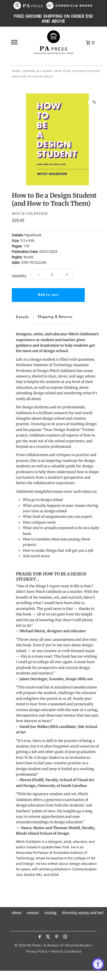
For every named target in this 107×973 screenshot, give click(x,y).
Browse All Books (37, 71)
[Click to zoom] (94, 102)
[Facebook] (39, 937)
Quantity (19, 276)
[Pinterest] (56, 937)
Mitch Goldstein (30, 213)
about (16, 912)
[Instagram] (64, 937)
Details (22, 317)
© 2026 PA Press (28, 945)
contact (33, 912)
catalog (50, 912)
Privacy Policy (36, 951)
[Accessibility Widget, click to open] (98, 964)
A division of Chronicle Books (67, 945)
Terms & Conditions (65, 951)
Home (16, 71)
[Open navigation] (20, 42)
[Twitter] (47, 937)
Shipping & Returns (55, 317)
